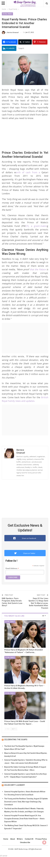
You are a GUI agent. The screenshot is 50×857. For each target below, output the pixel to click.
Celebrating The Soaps (15, 739)
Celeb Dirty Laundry (14, 785)
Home (5, 839)
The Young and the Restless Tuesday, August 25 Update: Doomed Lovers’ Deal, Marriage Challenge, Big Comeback (26, 802)
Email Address (12, 568)
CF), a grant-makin (36, 225)
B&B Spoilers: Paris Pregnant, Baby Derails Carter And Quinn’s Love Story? (12, 602)
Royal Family (7, 14)
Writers (20, 839)
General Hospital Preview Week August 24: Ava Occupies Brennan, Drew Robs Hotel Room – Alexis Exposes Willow (24, 819)
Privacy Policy (41, 839)
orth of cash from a (28, 172)
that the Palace (37, 269)
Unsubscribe (25, 842)
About (12, 839)
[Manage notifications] (44, 842)
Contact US (29, 839)
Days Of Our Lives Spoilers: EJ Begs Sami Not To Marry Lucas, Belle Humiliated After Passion (38, 603)
